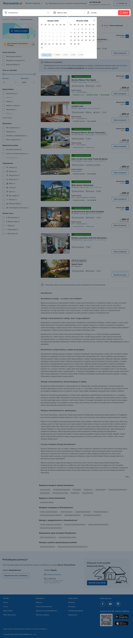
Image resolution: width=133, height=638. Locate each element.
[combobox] (26, 12)
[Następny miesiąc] (94, 20)
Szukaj (125, 12)
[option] (60, 29)
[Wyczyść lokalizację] (48, 13)
